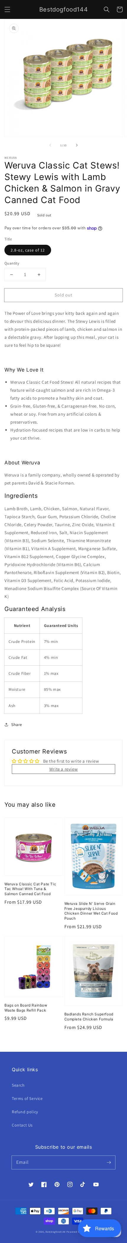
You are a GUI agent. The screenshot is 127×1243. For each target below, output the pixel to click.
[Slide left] (50, 145)
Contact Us (22, 1125)
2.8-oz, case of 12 (28, 250)
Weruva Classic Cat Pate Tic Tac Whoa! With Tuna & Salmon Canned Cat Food (30, 889)
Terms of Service (27, 1098)
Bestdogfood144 (55, 1231)
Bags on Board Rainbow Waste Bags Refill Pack (26, 1007)
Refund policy (25, 1111)
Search (18, 1085)
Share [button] (16, 724)
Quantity (11, 263)
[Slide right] (76, 145)
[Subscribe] (108, 1162)
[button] (7, 9)
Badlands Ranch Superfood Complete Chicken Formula (88, 1016)
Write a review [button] (63, 769)
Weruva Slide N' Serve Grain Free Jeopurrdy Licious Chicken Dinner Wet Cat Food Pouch (91, 910)
